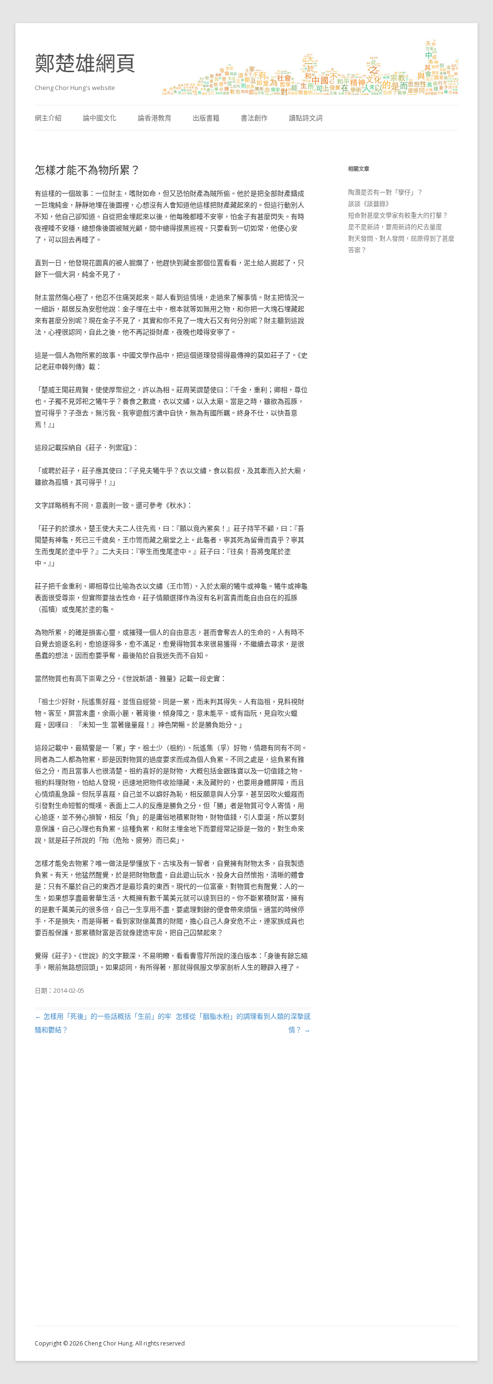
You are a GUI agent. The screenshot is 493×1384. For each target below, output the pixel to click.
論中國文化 (100, 117)
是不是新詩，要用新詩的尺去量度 (395, 226)
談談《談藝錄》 (370, 203)
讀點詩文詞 (306, 117)
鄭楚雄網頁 (85, 63)
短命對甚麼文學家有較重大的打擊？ (398, 215)
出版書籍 (206, 117)
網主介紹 (48, 117)
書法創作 (254, 117)
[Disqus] (173, 1191)
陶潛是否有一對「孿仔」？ (385, 192)
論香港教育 (154, 117)
